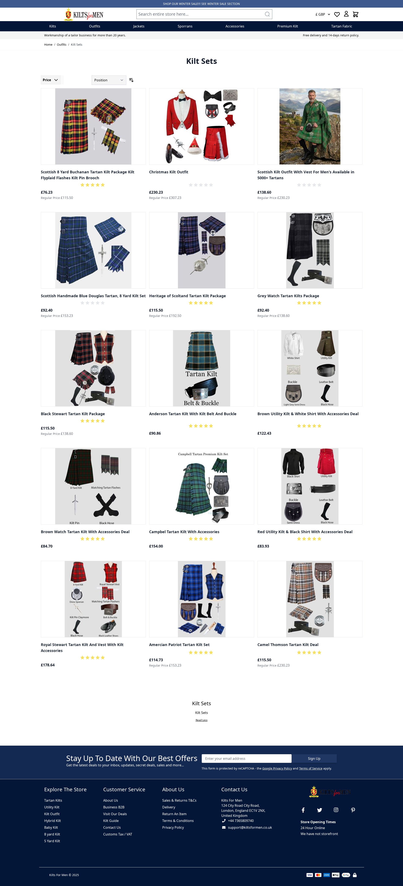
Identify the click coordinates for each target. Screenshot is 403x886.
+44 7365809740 (241, 820)
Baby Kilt (51, 827)
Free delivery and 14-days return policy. (331, 35)
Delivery (168, 807)
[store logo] (83, 14)
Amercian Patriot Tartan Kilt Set (179, 644)
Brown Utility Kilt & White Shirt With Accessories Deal (308, 413)
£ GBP (320, 14)
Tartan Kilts (53, 800)
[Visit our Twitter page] (321, 810)
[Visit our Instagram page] (338, 810)
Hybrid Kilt (52, 820)
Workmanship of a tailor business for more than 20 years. (85, 35)
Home (48, 44)
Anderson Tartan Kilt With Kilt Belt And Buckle (193, 413)
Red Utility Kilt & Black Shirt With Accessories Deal (304, 531)
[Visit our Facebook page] (305, 810)
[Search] (267, 14)
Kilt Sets (76, 44)
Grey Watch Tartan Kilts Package (288, 295)
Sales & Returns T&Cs (179, 800)
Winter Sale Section (223, 4)
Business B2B (113, 807)
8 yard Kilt (52, 834)
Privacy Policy (173, 827)
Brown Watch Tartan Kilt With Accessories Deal (85, 531)
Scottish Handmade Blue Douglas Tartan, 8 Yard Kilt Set (93, 295)
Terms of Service (310, 768)
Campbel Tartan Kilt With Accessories (184, 531)
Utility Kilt (51, 807)
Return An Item (174, 814)
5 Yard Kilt (52, 841)
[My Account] (346, 13)
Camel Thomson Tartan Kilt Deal (287, 644)
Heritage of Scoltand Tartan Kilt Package (187, 295)
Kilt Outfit (52, 814)
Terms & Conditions (178, 820)
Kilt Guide (111, 820)
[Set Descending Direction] (131, 80)
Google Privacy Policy (277, 768)
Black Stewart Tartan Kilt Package (73, 413)
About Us (110, 800)
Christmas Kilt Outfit (168, 171)
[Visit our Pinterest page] (355, 810)
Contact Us (112, 827)
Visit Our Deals (115, 814)
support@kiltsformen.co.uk (250, 827)
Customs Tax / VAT (117, 834)
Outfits (61, 44)
